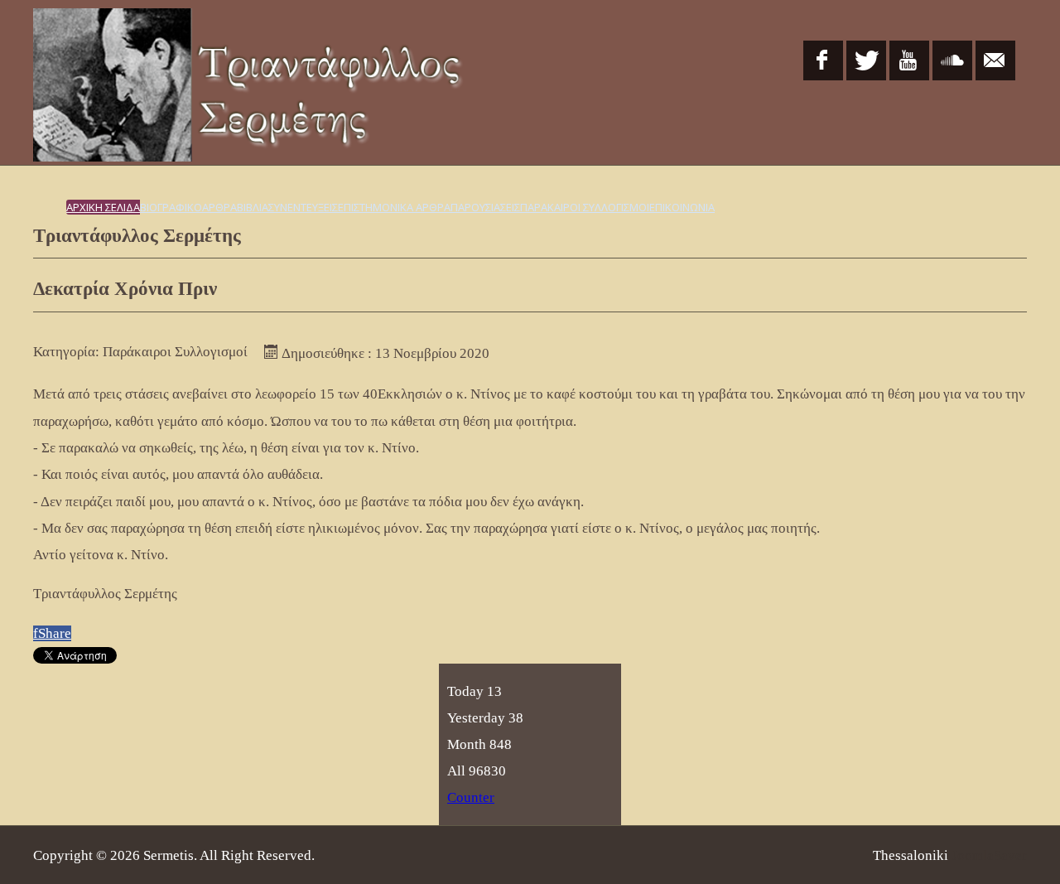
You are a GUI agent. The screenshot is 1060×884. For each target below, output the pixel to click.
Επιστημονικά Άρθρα (394, 207)
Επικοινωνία (682, 207)
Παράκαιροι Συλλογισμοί (584, 207)
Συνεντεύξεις (303, 207)
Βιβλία (252, 207)
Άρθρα (219, 207)
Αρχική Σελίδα (103, 207)
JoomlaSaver (989, 855)
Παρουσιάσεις (485, 207)
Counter (470, 797)
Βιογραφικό (171, 207)
